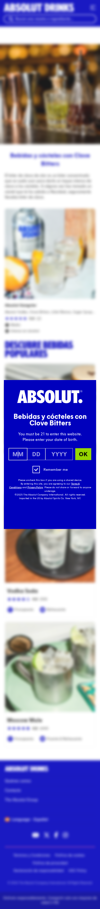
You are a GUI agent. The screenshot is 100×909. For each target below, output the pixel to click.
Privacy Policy (35, 487)
